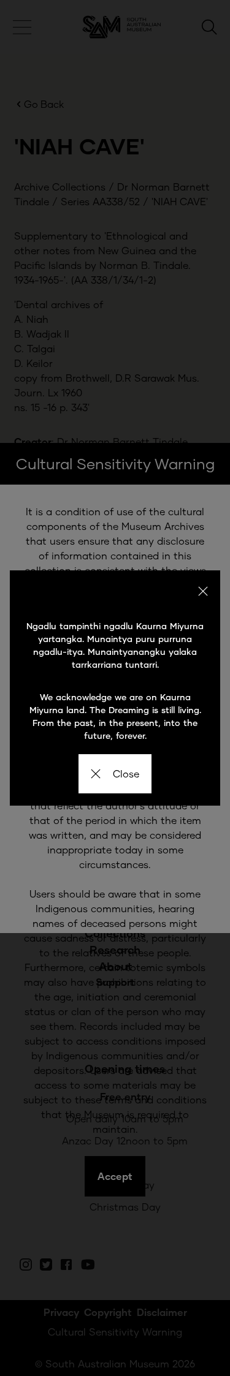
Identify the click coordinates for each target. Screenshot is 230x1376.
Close (126, 773)
